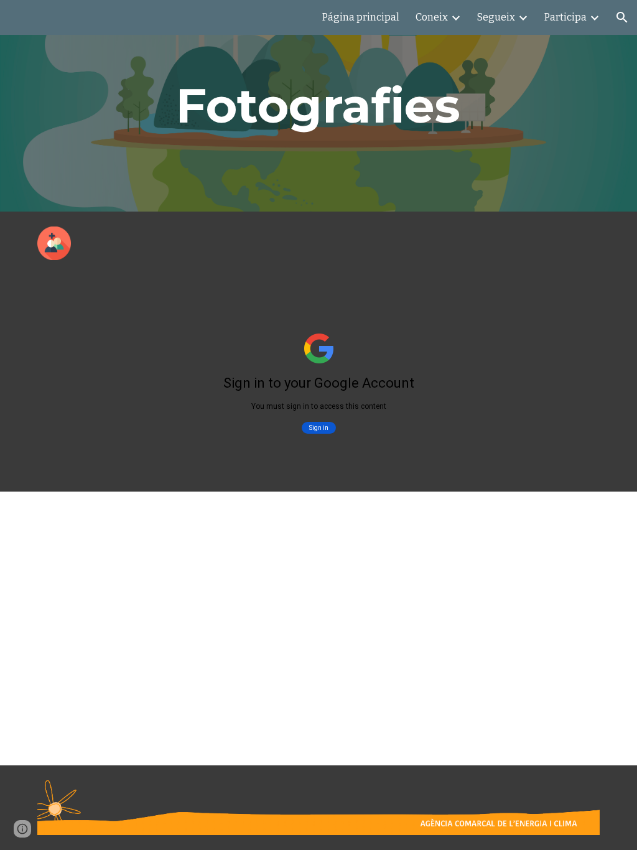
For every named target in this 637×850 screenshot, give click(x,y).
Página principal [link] (360, 17)
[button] (622, 17)
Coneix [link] (432, 17)
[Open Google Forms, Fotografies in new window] (576, 306)
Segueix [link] (496, 17)
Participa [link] (565, 17)
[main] (318, 105)
